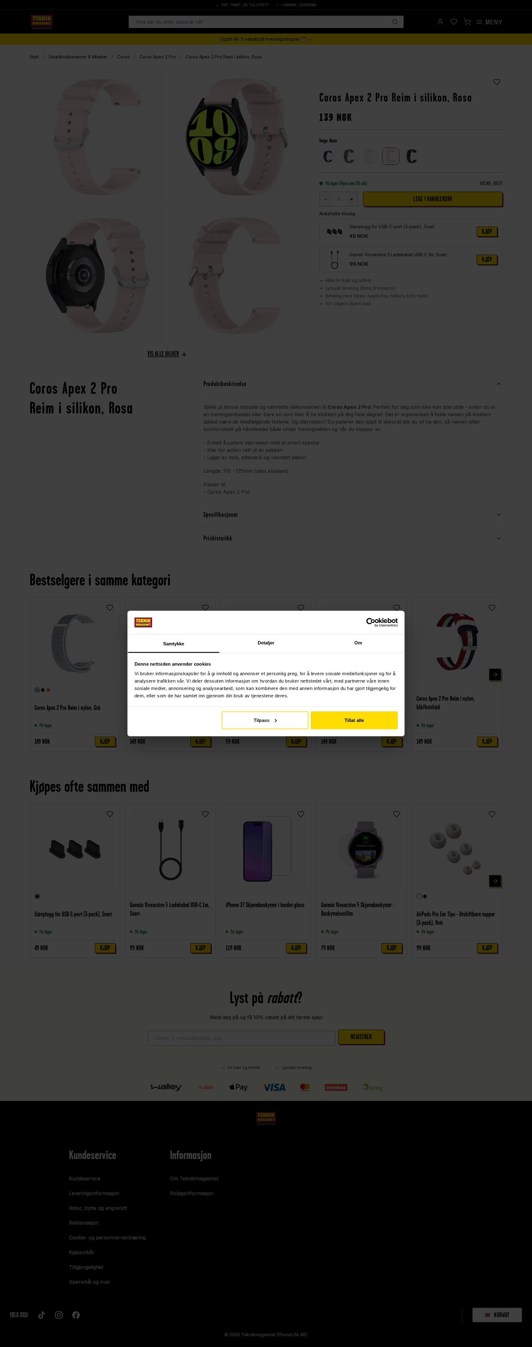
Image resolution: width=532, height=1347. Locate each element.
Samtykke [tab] (173, 643)
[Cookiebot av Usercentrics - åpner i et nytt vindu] (371, 622)
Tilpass (261, 720)
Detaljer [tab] (266, 642)
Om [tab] (358, 642)
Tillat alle (354, 720)
